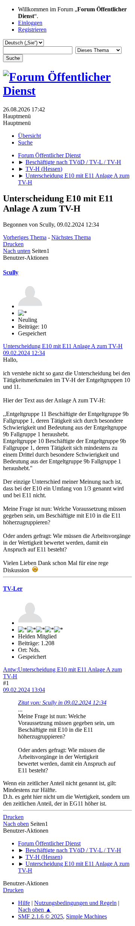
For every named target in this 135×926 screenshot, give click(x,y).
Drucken (13, 244)
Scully (10, 272)
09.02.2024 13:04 (24, 690)
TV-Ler (12, 588)
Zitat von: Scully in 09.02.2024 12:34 (62, 702)
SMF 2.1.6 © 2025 (40, 916)
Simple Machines (86, 916)
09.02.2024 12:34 (24, 353)
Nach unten (16, 251)
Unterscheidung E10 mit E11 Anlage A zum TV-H (63, 346)
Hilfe (24, 903)
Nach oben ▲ (34, 909)
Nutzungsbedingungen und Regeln (75, 903)
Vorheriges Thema (24, 237)
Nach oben (16, 824)
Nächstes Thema (71, 237)
